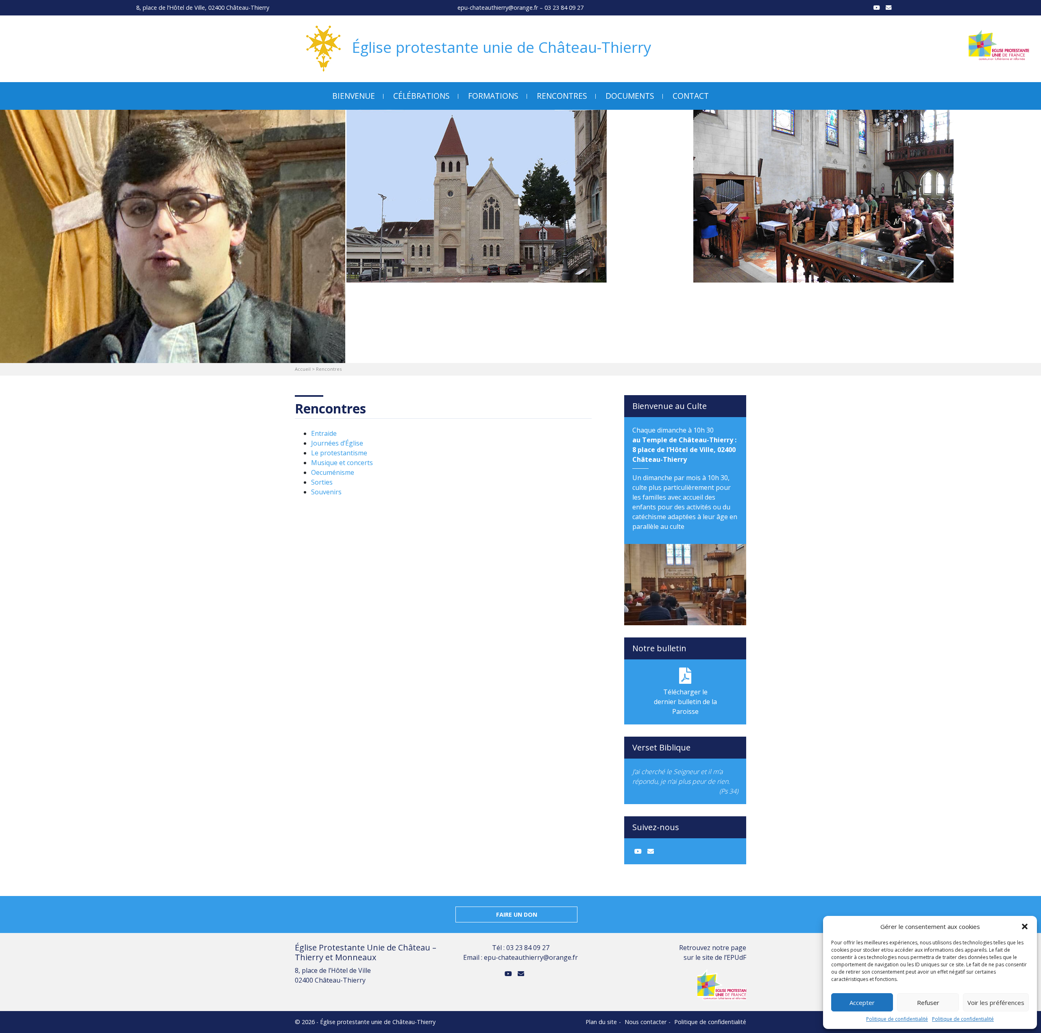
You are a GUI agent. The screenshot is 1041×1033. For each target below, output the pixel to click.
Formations (493, 95)
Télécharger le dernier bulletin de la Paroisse (685, 701)
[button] (1025, 926)
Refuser (928, 1002)
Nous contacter (645, 1022)
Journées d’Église (337, 443)
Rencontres (562, 95)
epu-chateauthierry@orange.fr (497, 7)
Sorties (322, 482)
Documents (629, 95)
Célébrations (421, 95)
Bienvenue (353, 95)
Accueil (303, 369)
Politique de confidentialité (897, 1019)
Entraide (324, 433)
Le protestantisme (339, 452)
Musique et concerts (342, 462)
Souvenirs (326, 491)
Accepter (862, 1002)
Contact (691, 95)
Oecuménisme (332, 472)
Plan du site (601, 1022)
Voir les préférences (995, 1002)
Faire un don (516, 914)
